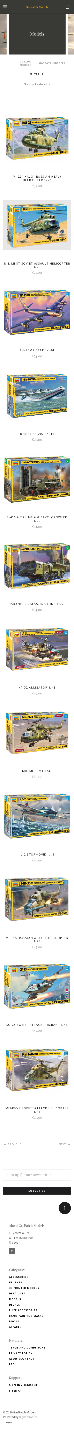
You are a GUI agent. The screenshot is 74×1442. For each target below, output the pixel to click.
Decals (14, 1304)
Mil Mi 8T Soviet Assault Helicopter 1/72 (37, 265)
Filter (35, 74)
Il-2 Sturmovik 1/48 (37, 854)
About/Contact (22, 1359)
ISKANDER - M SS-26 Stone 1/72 (37, 604)
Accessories (18, 1277)
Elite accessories (23, 1310)
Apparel (15, 1327)
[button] (42, 74)
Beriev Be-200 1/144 (37, 434)
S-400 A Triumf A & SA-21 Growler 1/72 (37, 519)
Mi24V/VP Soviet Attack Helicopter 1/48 (37, 1110)
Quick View (36, 140)
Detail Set (17, 1293)
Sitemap (15, 1390)
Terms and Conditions (27, 1347)
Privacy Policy (21, 1353)
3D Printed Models (24, 1288)
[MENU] (5, 7)
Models (15, 1299)
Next (63, 1144)
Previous (14, 1144)
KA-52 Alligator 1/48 (37, 687)
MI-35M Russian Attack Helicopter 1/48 (37, 939)
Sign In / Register (23, 1385)
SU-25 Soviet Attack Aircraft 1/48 (37, 1025)
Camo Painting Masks (26, 1316)
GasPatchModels (52, 63)
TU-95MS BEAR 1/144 (37, 350)
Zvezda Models (25, 63)
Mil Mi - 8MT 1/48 (37, 771)
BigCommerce (28, 1417)
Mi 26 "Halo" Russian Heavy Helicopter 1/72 (37, 178)
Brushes (15, 1282)
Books (14, 1321)
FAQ (12, 1364)
